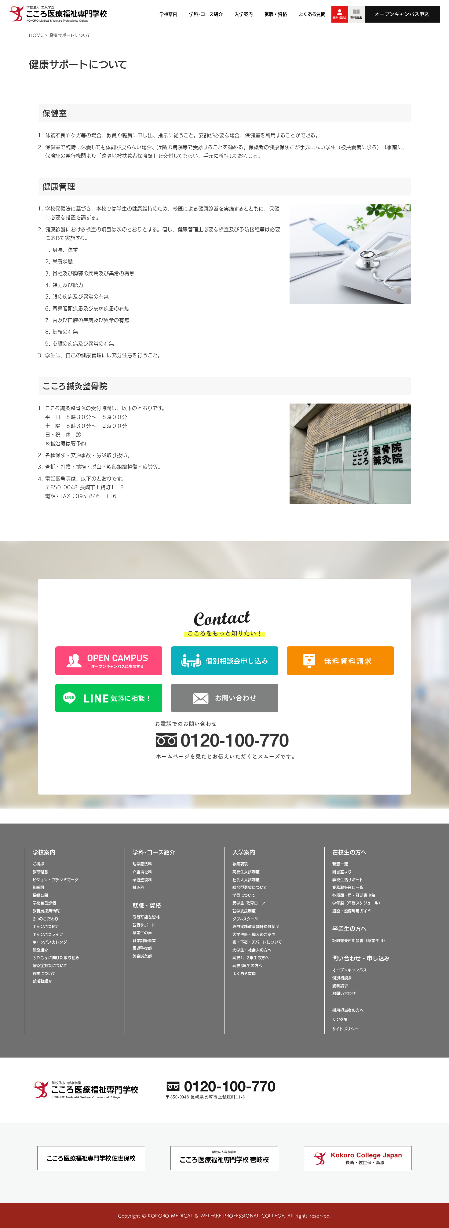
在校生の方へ (349, 852)
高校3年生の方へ (247, 965)
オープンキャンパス (349, 970)
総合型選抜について (249, 887)
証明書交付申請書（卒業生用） (359, 940)
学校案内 (44, 852)
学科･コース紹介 (154, 852)
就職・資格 (147, 905)
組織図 (38, 887)
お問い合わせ (344, 993)
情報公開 (40, 895)
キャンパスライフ (48, 934)
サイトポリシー (345, 1028)
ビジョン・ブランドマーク (56, 879)
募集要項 (240, 864)
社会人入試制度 (246, 879)
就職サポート (144, 925)
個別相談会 (342, 977)
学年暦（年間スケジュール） (357, 903)
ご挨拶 (38, 864)
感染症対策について (50, 965)
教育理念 (40, 871)
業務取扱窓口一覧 (347, 887)
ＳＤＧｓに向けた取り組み (56, 957)
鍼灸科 (138, 887)
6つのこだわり (46, 919)
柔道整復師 (142, 948)
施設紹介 (40, 950)
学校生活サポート (347, 879)
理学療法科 (142, 864)
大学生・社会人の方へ (252, 950)
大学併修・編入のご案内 (254, 934)
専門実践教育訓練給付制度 (255, 926)
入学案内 (243, 852)
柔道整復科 (142, 879)
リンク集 (340, 1019)
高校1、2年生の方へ (250, 957)
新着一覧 (340, 864)
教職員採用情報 (46, 911)
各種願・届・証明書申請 (353, 895)
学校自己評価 (44, 903)
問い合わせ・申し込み (361, 958)
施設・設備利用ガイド (351, 911)
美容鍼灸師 (142, 956)
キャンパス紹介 (46, 926)
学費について (244, 895)
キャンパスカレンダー (52, 942)
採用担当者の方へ (347, 1010)
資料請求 (340, 985)
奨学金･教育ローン (248, 903)
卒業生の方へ (349, 928)
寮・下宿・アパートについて (257, 942)
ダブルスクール (245, 919)
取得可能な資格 (146, 917)
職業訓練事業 (144, 940)
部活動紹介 (42, 981)
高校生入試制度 (246, 871)
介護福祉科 (142, 871)
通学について (44, 973)
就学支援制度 (244, 911)
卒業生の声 (142, 932)
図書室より (342, 871)
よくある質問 (244, 973)
